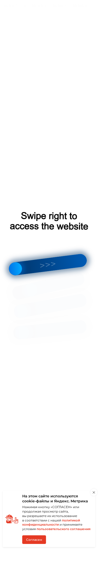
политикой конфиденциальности (51, 522)
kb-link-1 (11, 6)
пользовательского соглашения (63, 529)
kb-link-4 (60, 6)
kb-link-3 (39, 6)
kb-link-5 (80, 6)
